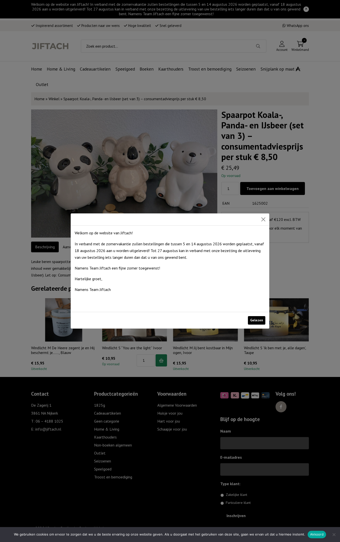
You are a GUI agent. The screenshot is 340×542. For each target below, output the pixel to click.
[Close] (263, 219)
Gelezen (256, 320)
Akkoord (317, 534)
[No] (333, 534)
